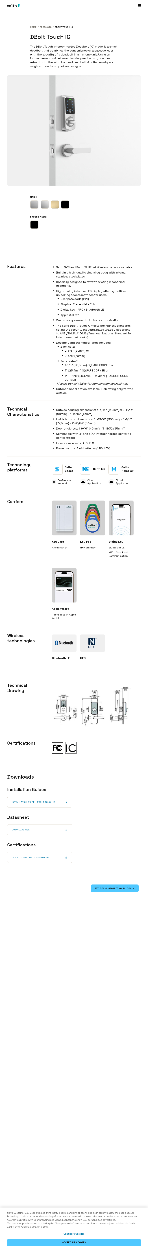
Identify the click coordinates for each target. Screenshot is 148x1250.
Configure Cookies (74, 1233)
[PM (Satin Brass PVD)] (55, 204)
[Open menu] (139, 5)
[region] (74, 1229)
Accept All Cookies (74, 1242)
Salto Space (69, 469)
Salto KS (99, 469)
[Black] (34, 225)
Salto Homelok (127, 469)
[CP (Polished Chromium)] (45, 204)
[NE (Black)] (65, 204)
